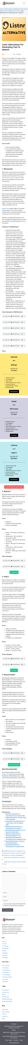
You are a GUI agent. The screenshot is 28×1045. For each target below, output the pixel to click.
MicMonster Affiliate (7, 1001)
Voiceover (16, 1040)
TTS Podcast (5, 968)
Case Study (5, 1009)
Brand (3, 1018)
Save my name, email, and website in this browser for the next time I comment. (14, 904)
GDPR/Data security (7, 999)
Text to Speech (8, 9)
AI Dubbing (5, 957)
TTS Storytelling (6, 974)
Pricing (4, 994)
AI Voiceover (5, 948)
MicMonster (5, 208)
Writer (21, 1040)
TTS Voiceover (6, 965)
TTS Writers (5, 981)
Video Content (8, 1040)
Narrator (14, 1030)
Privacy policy (5, 990)
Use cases (4, 955)
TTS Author (5, 979)
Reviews (4, 950)
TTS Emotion (5, 946)
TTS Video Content (7, 977)
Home (1, 9)
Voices (10, 266)
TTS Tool (4, 943)
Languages (19, 234)
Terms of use (5, 992)
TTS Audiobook (6, 970)
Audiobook (14, 1024)
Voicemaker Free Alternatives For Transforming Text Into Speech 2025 (15, 823)
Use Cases (4, 1016)
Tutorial (4, 1014)
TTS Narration (5, 972)
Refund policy (5, 997)
